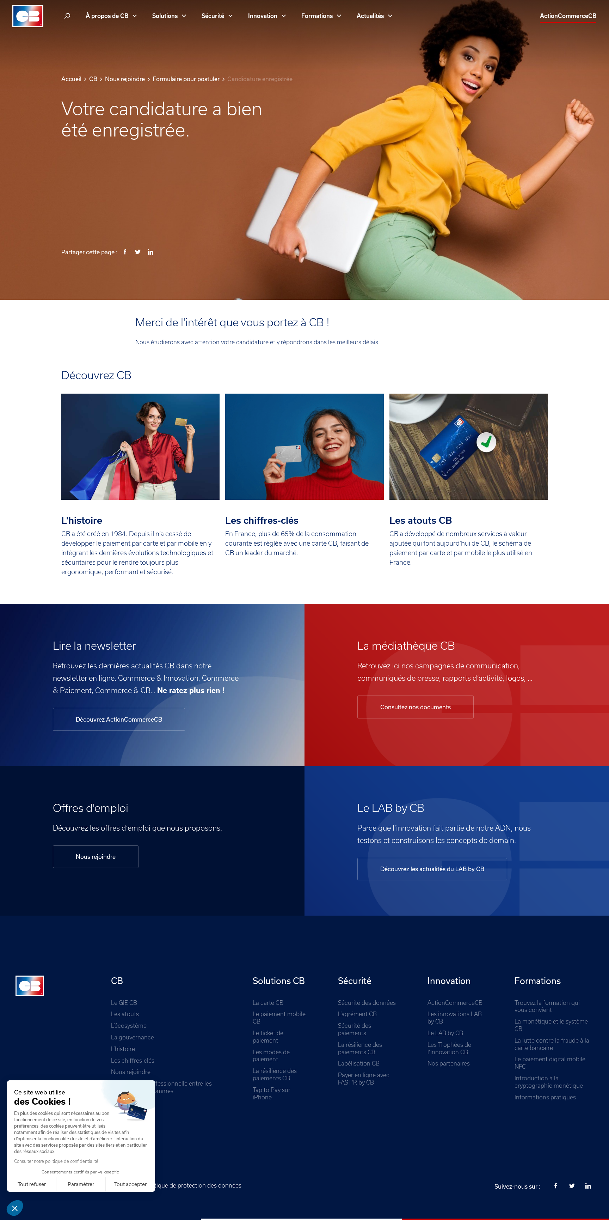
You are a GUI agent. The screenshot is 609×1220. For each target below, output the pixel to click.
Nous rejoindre (96, 857)
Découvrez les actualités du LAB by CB (432, 869)
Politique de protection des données (192, 1185)
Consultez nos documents (415, 707)
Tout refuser (32, 1184)
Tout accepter (130, 1184)
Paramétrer (81, 1184)
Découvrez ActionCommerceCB (119, 719)
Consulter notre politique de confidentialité (56, 1161)
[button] (14, 1208)
